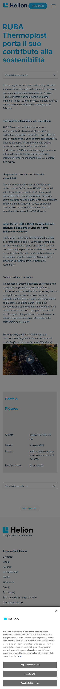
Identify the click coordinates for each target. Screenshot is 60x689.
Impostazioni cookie (30, 664)
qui (19, 656)
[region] (30, 647)
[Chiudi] (56, 610)
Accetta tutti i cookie (30, 683)
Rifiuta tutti (30, 674)
